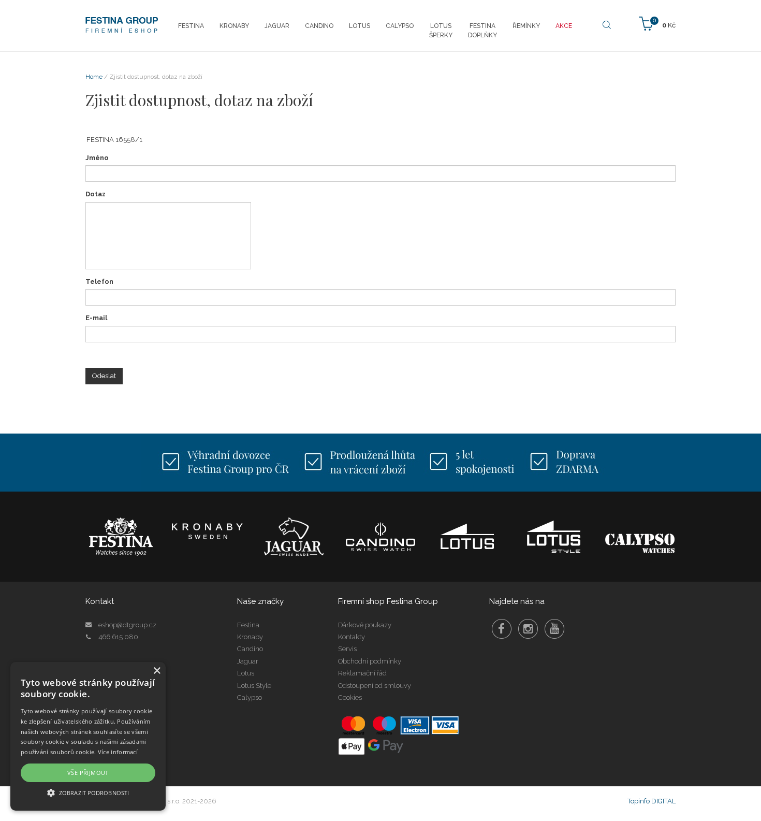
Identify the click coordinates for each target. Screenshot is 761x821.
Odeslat (104, 376)
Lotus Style (254, 685)
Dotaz (95, 194)
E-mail (96, 318)
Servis (347, 649)
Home (94, 76)
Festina (248, 625)
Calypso (249, 697)
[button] (88, 792)
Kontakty (351, 637)
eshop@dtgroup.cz (127, 625)
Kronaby (250, 637)
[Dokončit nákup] (657, 23)
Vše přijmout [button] (88, 772)
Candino (250, 649)
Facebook (501, 629)
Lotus (245, 673)
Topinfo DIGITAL (651, 801)
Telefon (99, 281)
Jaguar (247, 661)
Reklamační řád (362, 673)
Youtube (554, 629)
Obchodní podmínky (369, 661)
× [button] (156, 671)
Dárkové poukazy (364, 625)
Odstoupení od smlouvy (374, 685)
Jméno (97, 158)
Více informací (118, 752)
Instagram (528, 629)
